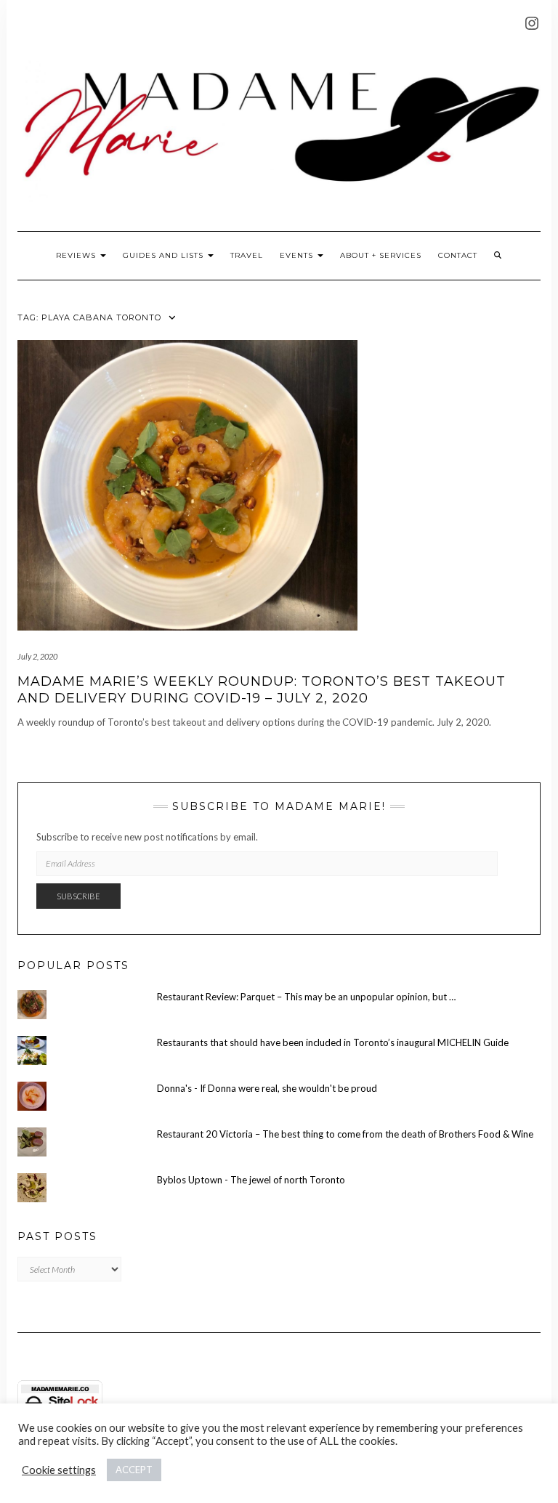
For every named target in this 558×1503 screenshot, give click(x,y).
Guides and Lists (164, 255)
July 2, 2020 (37, 656)
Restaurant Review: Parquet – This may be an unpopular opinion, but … (306, 996)
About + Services (380, 255)
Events (298, 255)
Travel (246, 255)
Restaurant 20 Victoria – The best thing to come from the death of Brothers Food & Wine (345, 1134)
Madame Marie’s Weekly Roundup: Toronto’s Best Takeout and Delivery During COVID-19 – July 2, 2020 (261, 689)
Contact (457, 255)
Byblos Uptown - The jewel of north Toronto (251, 1180)
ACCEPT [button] (134, 1469)
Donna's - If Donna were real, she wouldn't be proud (267, 1088)
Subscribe (78, 896)
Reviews (77, 255)
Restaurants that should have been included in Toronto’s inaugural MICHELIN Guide (333, 1042)
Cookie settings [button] (59, 1470)
